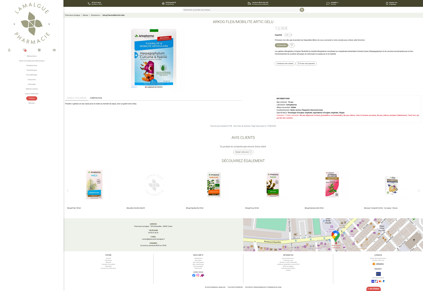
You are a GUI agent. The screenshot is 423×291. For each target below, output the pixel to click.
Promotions (108, 260)
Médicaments (32, 56)
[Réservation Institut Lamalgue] (39, 49)
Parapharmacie (31, 65)
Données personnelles (288, 268)
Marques (32, 103)
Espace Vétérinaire (31, 94)
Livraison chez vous (378, 260)
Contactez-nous (288, 260)
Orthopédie (32, 84)
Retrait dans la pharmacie (378, 258)
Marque (85, 15)
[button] (67, 190)
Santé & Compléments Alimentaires (32, 61)
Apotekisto (263, 287)
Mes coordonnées (198, 264)
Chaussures (32, 80)
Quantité (278, 35)
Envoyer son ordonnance (108, 268)
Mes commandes (198, 262)
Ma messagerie (198, 266)
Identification (198, 258)
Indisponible (281, 45)
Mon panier (198, 260)
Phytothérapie (32, 70)
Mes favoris (198, 268)
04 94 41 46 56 (153, 233)
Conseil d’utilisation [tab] (76, 98)
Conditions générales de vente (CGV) (288, 264)
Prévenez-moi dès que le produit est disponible (293, 40)
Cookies (288, 270)
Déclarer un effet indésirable (288, 262)
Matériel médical (32, 89)
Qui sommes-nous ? (288, 258)
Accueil (108, 258)
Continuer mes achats (285, 63)
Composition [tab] (96, 98)
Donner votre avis (242, 152)
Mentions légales (288, 266)
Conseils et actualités (108, 264)
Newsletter (108, 266)
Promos (32, 98)
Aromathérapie (31, 75)
